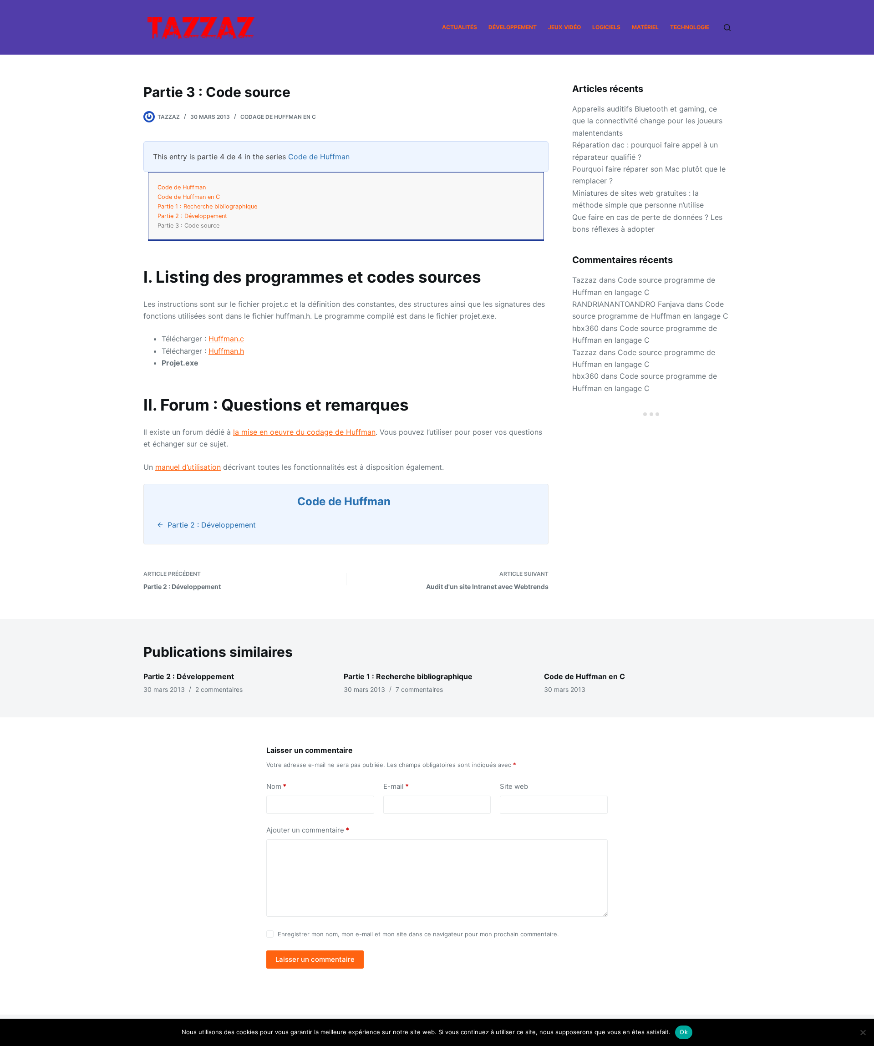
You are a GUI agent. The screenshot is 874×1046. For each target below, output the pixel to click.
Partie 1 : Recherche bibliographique (207, 206)
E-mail (396, 786)
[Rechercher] (727, 27)
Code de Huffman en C (189, 196)
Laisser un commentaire (315, 959)
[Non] (862, 1032)
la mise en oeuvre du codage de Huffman (304, 432)
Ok (684, 1032)
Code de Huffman (319, 156)
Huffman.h (226, 350)
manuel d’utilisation (188, 467)
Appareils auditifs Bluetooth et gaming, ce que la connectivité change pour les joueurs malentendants (647, 120)
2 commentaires (219, 689)
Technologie (689, 27)
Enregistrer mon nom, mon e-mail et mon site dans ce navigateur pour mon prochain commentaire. (418, 934)
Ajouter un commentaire (307, 830)
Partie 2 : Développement (192, 216)
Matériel (645, 27)
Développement (512, 27)
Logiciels (606, 27)
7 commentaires (419, 689)
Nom (276, 786)
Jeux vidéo (564, 27)
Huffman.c (226, 338)
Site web (514, 786)
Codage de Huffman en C (278, 116)
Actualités (459, 27)
